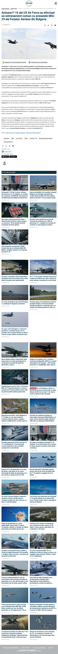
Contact (50, 648)
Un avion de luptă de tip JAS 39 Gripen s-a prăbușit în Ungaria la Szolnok (15, 303)
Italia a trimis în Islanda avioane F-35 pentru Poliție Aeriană (23, 133)
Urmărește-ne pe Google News (39, 62)
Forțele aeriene (14, 8)
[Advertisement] (43, 243)
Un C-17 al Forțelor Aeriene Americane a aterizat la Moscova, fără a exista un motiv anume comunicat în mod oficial (43, 278)
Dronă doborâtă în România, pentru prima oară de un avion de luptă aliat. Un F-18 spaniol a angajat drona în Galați (42, 472)
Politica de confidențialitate (11, 648)
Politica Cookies (25, 648)
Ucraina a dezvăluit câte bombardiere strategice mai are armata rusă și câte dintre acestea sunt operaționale (15, 278)
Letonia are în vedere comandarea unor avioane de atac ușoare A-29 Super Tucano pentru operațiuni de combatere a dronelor (42, 526)
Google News (7, 151)
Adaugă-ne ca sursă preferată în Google (15, 62)
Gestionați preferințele (39, 648)
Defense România (5, 8)
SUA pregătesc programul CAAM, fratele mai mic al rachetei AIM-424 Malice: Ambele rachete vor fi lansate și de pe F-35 (14, 249)
